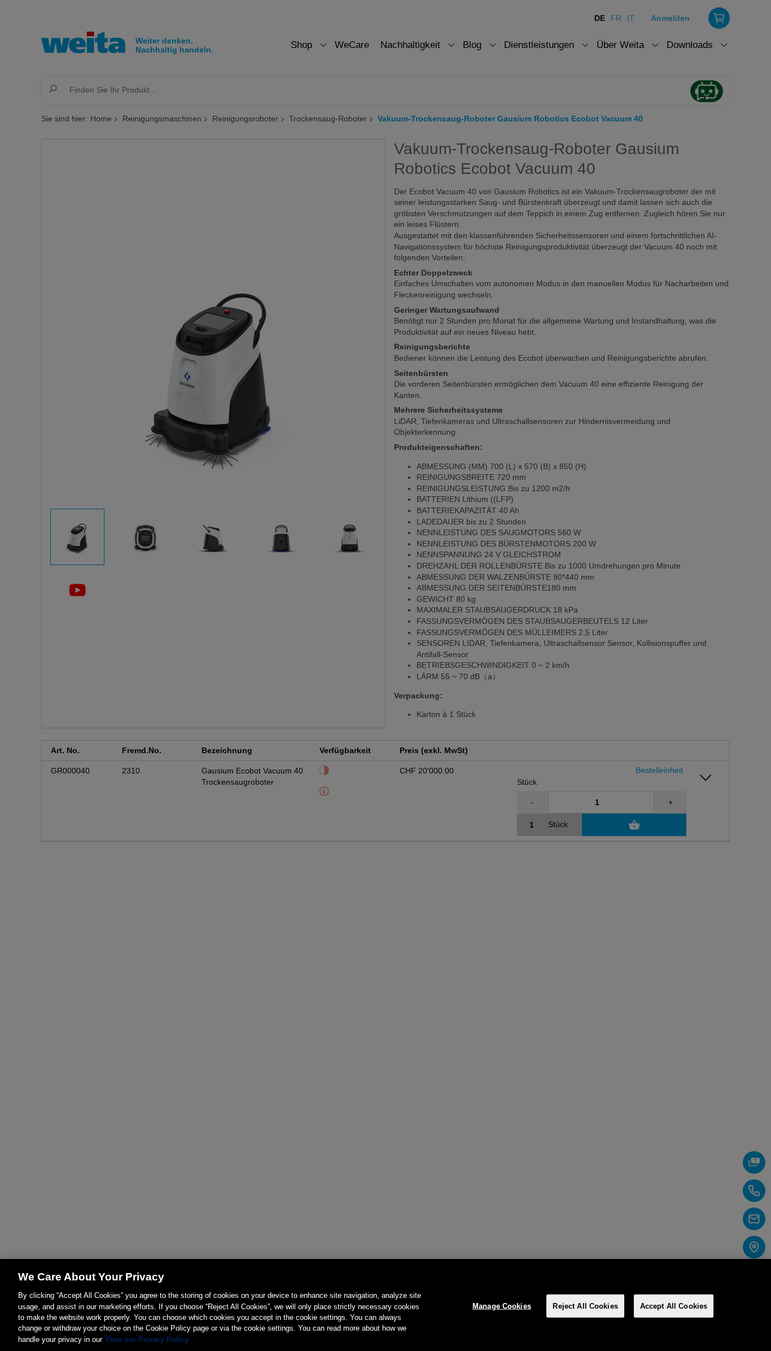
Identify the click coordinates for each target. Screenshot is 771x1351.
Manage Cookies (501, 1305)
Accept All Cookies (673, 1305)
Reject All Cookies (585, 1305)
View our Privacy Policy (147, 1339)
